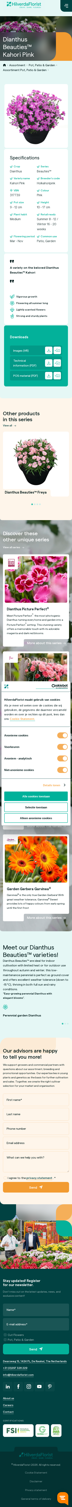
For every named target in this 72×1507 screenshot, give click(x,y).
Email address (16, 1143)
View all (7, 425)
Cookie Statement (36, 1472)
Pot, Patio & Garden (42, 65)
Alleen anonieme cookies (36, 818)
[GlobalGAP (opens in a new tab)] (42, 1430)
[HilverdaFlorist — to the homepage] (24, 6)
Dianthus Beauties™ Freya (26, 494)
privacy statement (39, 1178)
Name (11, 1309)
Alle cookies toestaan (36, 796)
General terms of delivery (36, 1498)
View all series (11, 547)
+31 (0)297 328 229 (15, 1367)
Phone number (16, 1128)
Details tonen (51, 785)
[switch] (62, 747)
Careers (8, 1405)
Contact (8, 1411)
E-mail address (17, 1324)
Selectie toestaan (36, 807)
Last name (13, 1114)
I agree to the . (32, 1178)
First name (14, 1099)
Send (33, 1187)
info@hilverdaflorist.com (18, 1374)
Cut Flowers (16, 1334)
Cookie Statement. (22, 718)
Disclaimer (36, 1481)
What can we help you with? (25, 1157)
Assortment (17, 65)
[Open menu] (66, 6)
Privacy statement (36, 1490)
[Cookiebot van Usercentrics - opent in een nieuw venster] (52, 686)
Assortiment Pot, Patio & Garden (25, 70)
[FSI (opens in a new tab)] (18, 1430)
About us (8, 1398)
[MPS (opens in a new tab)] (56, 1430)
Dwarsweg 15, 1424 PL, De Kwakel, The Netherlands (35, 1361)
